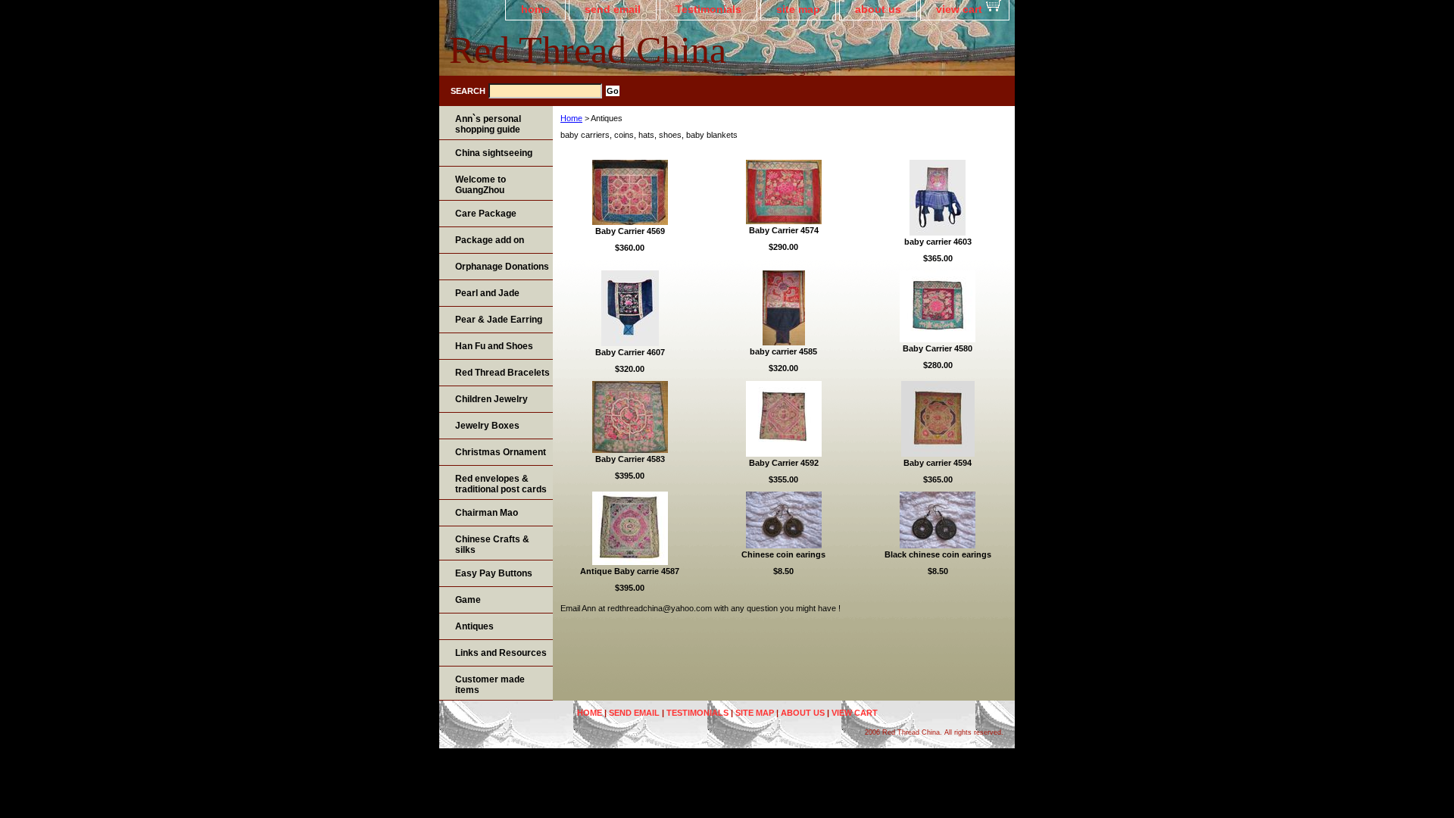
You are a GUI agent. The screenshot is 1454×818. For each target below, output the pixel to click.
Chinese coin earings (783, 554)
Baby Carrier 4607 (630, 352)
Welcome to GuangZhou (480, 184)
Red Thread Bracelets (502, 372)
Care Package (485, 213)
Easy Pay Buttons (493, 573)
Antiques (474, 626)
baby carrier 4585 (783, 351)
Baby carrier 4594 (937, 462)
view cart (959, 9)
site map (798, 9)
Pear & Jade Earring (498, 319)
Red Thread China (587, 50)
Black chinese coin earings (938, 554)
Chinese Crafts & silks (492, 544)
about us (878, 9)
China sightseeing (493, 153)
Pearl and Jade (487, 293)
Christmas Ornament (500, 452)
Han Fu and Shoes (494, 346)
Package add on (489, 240)
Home (571, 118)
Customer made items (490, 684)
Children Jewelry (491, 399)
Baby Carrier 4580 (937, 348)
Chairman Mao (486, 512)
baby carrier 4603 (938, 241)
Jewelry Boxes (487, 425)
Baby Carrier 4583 (630, 459)
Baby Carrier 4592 (784, 462)
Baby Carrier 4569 (630, 231)
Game (468, 600)
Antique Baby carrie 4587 (629, 571)
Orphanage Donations (502, 266)
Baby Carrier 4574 (784, 230)
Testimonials (708, 9)
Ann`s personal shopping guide (488, 124)
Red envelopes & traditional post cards (501, 484)
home (535, 9)
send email (613, 9)
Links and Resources (501, 653)
